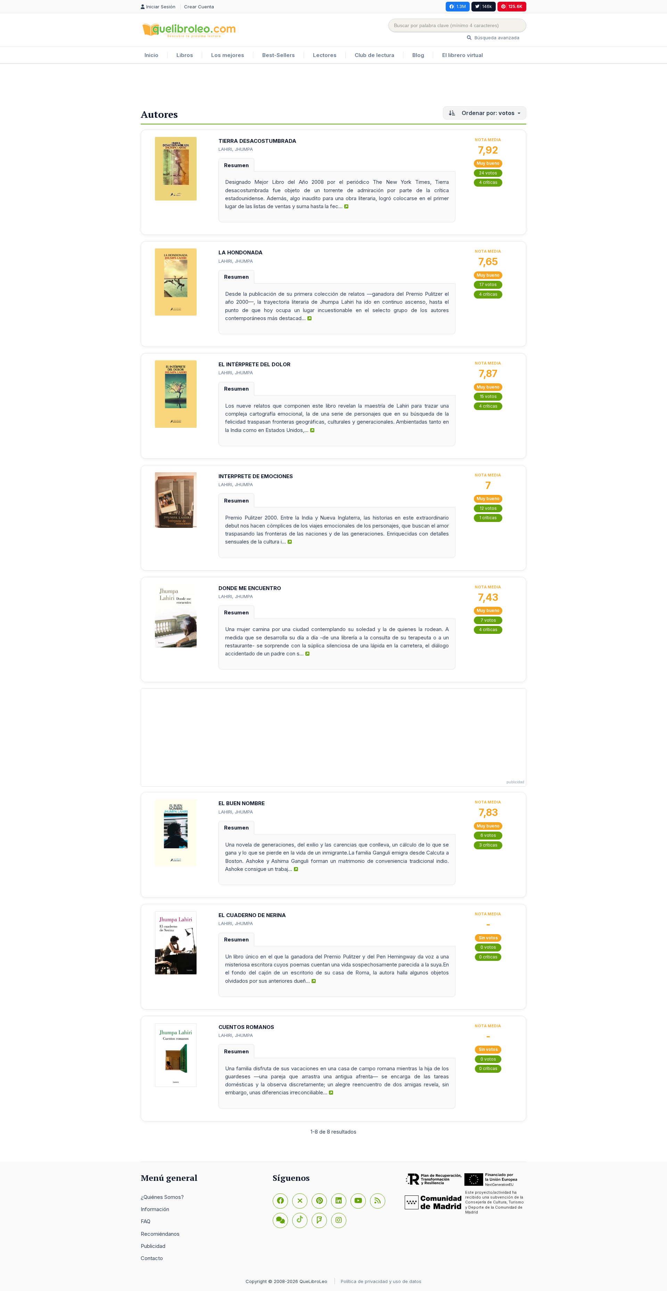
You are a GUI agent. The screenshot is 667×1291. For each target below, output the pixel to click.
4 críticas (488, 182)
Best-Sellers (278, 55)
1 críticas (488, 517)
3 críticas (488, 845)
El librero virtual (462, 55)
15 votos (488, 396)
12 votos (488, 508)
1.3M (461, 6)
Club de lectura (374, 55)
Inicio (151, 55)
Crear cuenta (199, 6)
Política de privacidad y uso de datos (381, 1281)
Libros (184, 55)
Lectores (325, 55)
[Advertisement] (333, 86)
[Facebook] (280, 1201)
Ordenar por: (487, 112)
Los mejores (227, 55)
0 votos (488, 947)
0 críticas (488, 956)
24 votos (488, 172)
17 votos (488, 284)
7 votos (488, 620)
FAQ (145, 1221)
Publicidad (153, 1246)
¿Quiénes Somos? (162, 1197)
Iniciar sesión (161, 6)
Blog (418, 55)
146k (487, 6)
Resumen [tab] (236, 165)
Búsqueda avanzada (496, 37)
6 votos (488, 835)
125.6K (515, 6)
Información (155, 1209)
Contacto (152, 1258)
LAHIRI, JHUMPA (236, 149)
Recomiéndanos (160, 1234)
